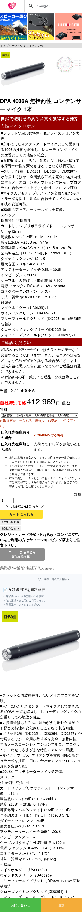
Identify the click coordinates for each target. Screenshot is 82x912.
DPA (40, 45)
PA (21, 45)
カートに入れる (21, 514)
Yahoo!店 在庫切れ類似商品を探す (22, 554)
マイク (30, 45)
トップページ (8, 45)
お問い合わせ (20, 905)
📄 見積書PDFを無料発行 (24, 589)
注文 (61, 905)
